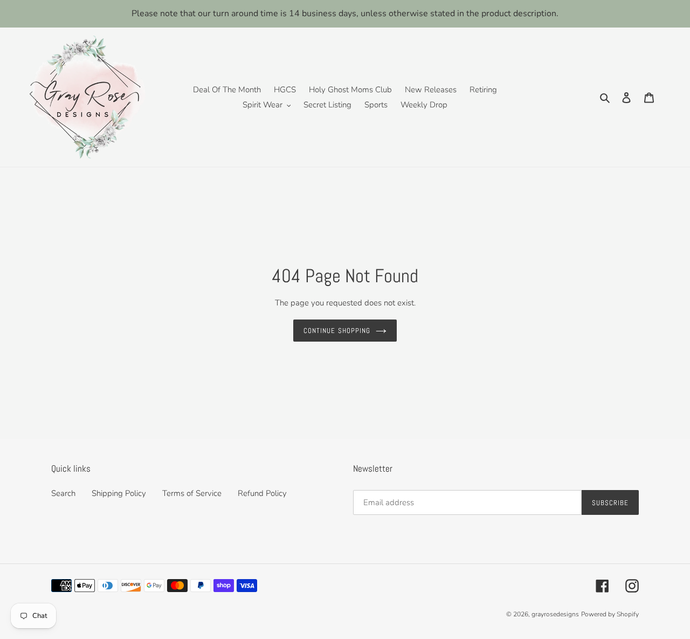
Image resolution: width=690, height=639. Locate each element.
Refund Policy (262, 493)
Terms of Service (192, 493)
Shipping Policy (119, 493)
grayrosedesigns (555, 614)
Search (63, 493)
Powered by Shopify (610, 614)
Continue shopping (336, 330)
